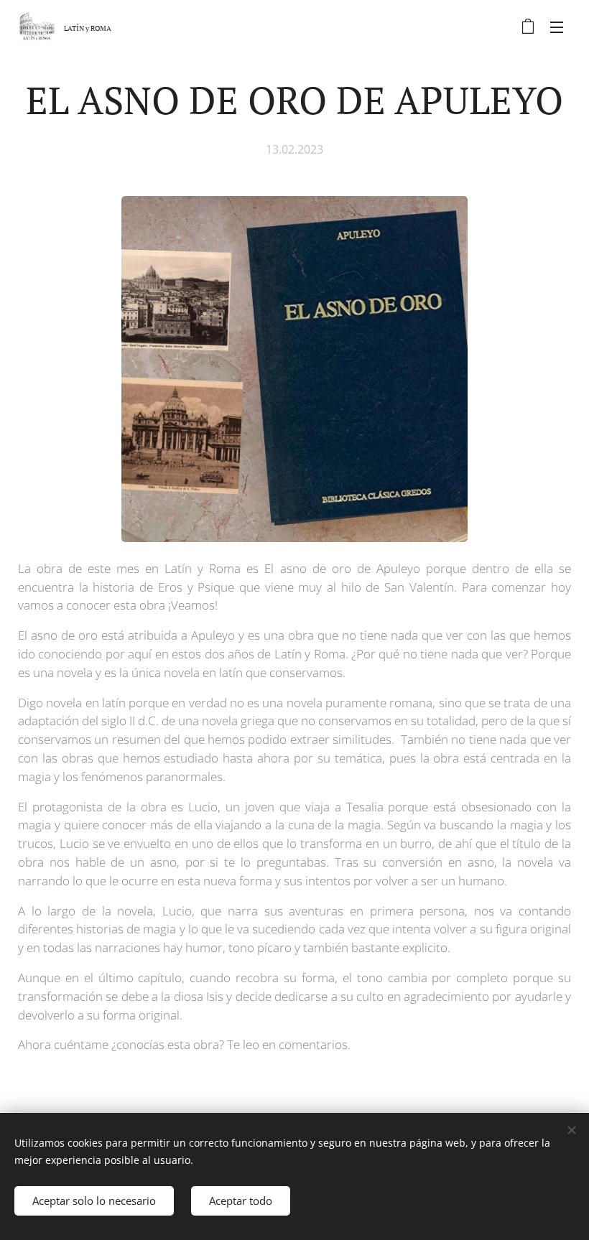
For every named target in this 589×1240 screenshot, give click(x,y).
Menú (556, 26)
